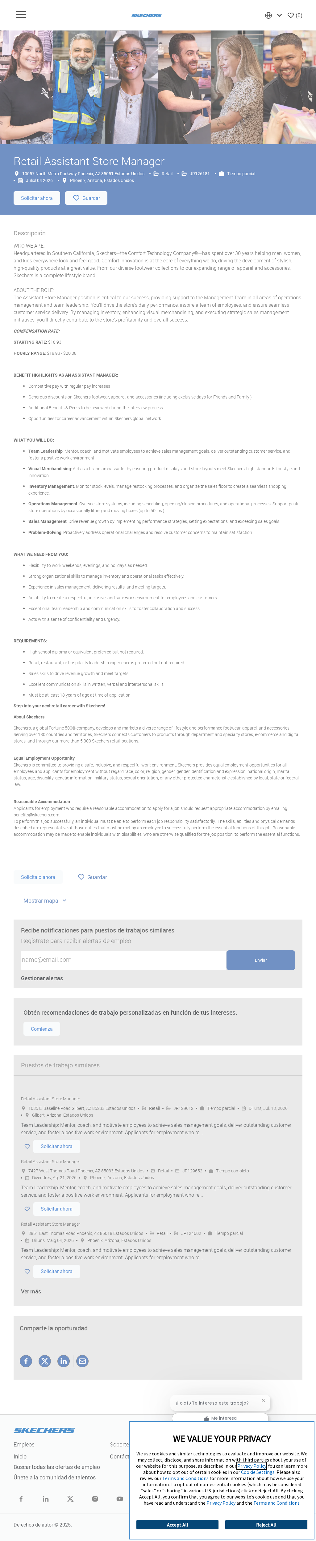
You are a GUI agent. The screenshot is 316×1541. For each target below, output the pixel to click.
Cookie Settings (258, 1472)
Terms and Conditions (185, 1478)
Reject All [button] (266, 1525)
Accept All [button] (177, 1525)
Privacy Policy (251, 1466)
